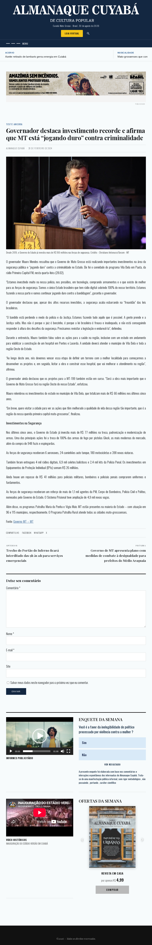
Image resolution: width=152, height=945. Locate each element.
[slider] (36, 751)
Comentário (13, 588)
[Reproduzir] (11, 751)
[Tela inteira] (68, 751)
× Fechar (140, 80)
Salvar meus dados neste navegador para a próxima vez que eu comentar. (49, 682)
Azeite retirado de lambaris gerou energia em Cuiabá (35, 56)
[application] (39, 736)
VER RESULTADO (112, 764)
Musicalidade (126, 53)
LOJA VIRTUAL (72, 33)
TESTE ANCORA (14, 124)
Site (8, 666)
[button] (39, 736)
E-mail (10, 650)
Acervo (9, 53)
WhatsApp (38, 532)
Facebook (26, 532)
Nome (10, 634)
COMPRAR (112, 890)
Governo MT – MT (23, 521)
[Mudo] (62, 751)
